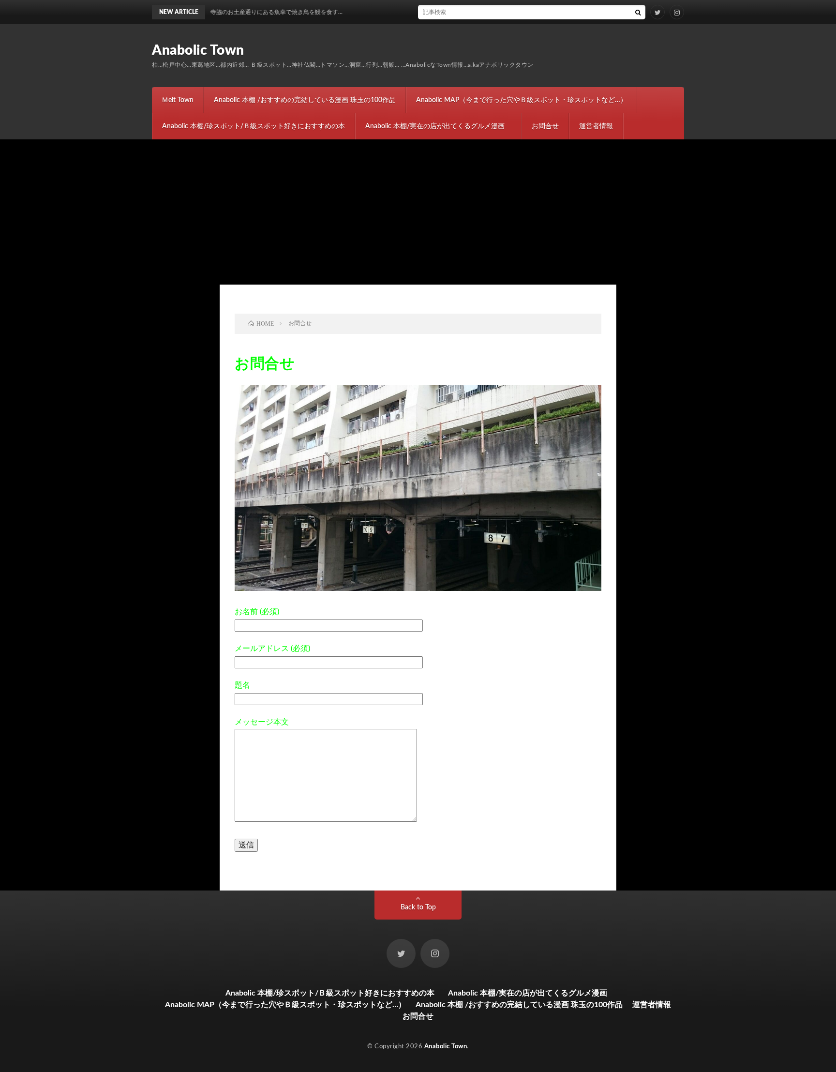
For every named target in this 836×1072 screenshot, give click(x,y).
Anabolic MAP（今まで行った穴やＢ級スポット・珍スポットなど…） (521, 100)
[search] (638, 12)
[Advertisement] (418, 212)
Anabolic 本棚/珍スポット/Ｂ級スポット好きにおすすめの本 (253, 126)
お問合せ (545, 126)
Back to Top (418, 907)
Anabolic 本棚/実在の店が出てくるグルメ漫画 (438, 126)
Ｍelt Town (178, 100)
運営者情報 (596, 126)
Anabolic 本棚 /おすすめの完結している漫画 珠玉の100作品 (305, 100)
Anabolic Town (198, 50)
